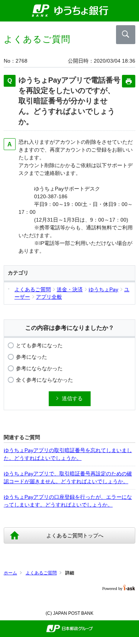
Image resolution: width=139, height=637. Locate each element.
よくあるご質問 (41, 572)
